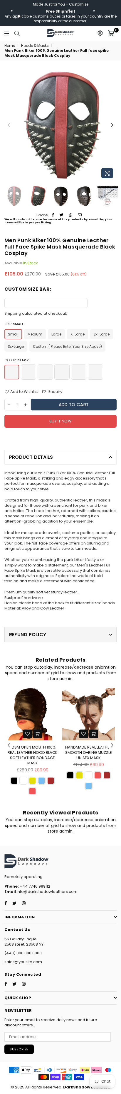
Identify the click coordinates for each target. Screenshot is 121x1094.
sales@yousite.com (23, 962)
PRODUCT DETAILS (31, 457)
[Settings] (100, 33)
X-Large (77, 334)
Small (13, 334)
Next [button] (112, 125)
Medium (35, 334)
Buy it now (60, 421)
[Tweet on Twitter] (61, 215)
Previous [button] (8, 125)
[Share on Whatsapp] (71, 215)
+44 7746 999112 (27, 886)
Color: (16, 360)
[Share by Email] (79, 215)
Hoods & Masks (35, 45)
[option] (60, 125)
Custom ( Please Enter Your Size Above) (67, 346)
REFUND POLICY (27, 634)
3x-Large (16, 346)
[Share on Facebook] (53, 215)
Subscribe (19, 1049)
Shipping (12, 313)
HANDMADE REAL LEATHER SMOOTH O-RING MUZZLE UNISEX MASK (88, 752)
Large (56, 334)
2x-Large (102, 334)
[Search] (17, 33)
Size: (14, 324)
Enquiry (55, 391)
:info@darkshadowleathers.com (47, 891)
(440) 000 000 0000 (23, 953)
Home (9, 45)
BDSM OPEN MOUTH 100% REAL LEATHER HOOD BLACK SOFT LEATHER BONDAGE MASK (33, 755)
